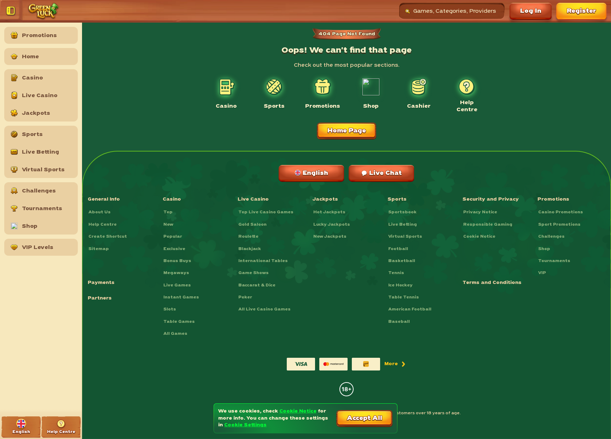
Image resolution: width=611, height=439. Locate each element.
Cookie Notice (479, 237)
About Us (99, 212)
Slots (169, 309)
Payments (101, 282)
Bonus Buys (177, 261)
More (395, 365)
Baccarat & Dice (256, 285)
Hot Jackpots (329, 212)
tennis (396, 273)
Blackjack (249, 249)
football (398, 249)
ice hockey (400, 285)
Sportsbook (402, 212)
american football (409, 309)
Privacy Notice (480, 212)
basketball (401, 261)
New (168, 225)
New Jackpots (330, 237)
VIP (542, 273)
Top (168, 212)
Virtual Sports (405, 237)
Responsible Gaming (487, 225)
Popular (172, 237)
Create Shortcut (107, 237)
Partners (100, 298)
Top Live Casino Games (265, 212)
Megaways (176, 273)
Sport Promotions (559, 225)
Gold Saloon (252, 225)
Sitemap (98, 249)
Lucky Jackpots (331, 225)
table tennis (403, 297)
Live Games (177, 285)
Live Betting (402, 225)
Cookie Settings (245, 425)
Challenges (551, 237)
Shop (544, 249)
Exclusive (174, 249)
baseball (399, 322)
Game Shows (253, 273)
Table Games (179, 322)
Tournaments (554, 261)
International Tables (263, 261)
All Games (175, 334)
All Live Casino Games (264, 309)
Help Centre (102, 225)
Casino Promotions (560, 212)
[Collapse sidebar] (12, 11)
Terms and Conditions (492, 282)
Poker (245, 297)
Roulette (248, 237)
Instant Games (181, 297)
